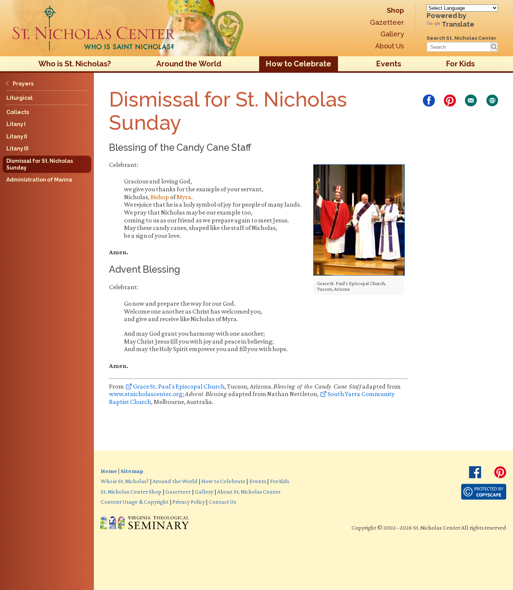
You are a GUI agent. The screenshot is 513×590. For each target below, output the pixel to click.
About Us (389, 46)
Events (388, 63)
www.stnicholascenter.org (146, 394)
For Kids (460, 63)
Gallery (392, 34)
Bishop (159, 197)
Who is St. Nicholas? (74, 63)
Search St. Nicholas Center (461, 38)
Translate (458, 24)
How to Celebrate (298, 63)
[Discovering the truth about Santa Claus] (94, 28)
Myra (184, 197)
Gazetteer (387, 22)
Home (109, 470)
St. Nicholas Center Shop (131, 491)
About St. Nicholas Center (249, 491)
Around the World (188, 63)
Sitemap (132, 470)
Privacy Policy (188, 501)
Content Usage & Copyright (135, 501)
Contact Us (222, 501)
